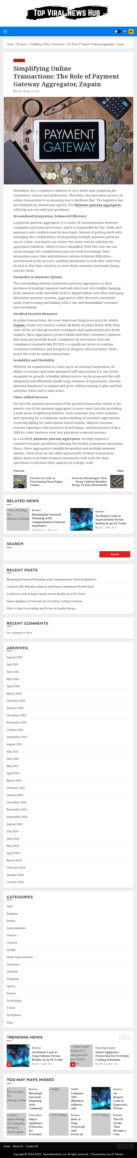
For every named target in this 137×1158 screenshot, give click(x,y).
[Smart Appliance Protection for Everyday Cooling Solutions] (81, 1055)
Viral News (14, 1015)
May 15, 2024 (32, 91)
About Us (18, 1146)
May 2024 (13, 846)
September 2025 (17, 737)
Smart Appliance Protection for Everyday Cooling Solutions (44, 601)
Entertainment (16, 928)
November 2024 (17, 809)
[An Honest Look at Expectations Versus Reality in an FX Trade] (81, 519)
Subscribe (131, 31)
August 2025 (14, 744)
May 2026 (13, 679)
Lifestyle (12, 971)
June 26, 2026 (105, 1064)
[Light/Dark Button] (117, 31)
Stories (11, 993)
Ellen (19, 91)
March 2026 (14, 693)
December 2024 (17, 802)
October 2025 (15, 730)
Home (6, 1146)
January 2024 (15, 875)
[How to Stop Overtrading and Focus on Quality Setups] (58, 1124)
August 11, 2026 (43, 530)
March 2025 (14, 780)
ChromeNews (99, 1154)
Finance (12, 935)
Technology (14, 1000)
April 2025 (13, 773)
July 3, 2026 (104, 528)
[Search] (125, 31)
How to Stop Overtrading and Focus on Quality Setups (41, 608)
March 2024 (14, 860)
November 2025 (17, 722)
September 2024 (17, 817)
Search (15, 544)
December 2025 (17, 715)
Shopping (13, 979)
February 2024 (16, 867)
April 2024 (13, 853)
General (12, 942)
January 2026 (15, 708)
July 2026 (12, 664)
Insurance (13, 964)
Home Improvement (20, 957)
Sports (11, 986)
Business (19, 60)
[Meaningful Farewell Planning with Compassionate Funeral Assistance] (18, 519)
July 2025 (12, 751)
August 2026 (14, 657)
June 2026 (13, 672)
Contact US (32, 1146)
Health (11, 950)
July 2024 (12, 831)
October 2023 (15, 882)
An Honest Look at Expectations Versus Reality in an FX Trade (110, 519)
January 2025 (15, 795)
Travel (11, 1008)
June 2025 (13, 759)
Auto (10, 906)
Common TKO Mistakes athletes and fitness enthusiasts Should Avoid (50, 586)
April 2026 (13, 686)
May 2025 (13, 766)
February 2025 (16, 788)
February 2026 (16, 701)
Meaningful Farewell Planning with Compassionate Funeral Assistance (48, 520)
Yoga (10, 1022)
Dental (11, 921)
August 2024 (14, 824)
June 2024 (13, 838)
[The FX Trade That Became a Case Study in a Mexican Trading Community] (101, 1124)
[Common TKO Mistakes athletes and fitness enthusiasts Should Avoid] (58, 1098)
